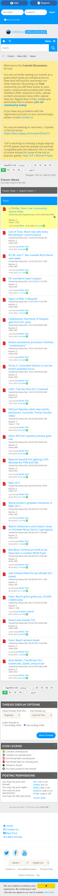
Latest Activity (12, 837)
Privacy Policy (46, 869)
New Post (10, 833)
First (22, 166)
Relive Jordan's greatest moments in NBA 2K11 (30, 504)
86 (45, 165)
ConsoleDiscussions (27, 869)
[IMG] (36, 787)
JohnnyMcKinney (26, 214)
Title (6, 201)
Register (43, 3)
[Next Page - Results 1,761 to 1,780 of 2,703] (25, 170)
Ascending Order (12, 725)
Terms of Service (26, 875)
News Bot (23, 237)
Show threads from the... (14, 710)
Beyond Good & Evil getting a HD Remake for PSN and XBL (28, 461)
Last (30, 170)
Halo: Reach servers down (24, 640)
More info (49, 892)
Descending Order (35, 725)
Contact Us (11, 829)
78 (40, 165)
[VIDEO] (37, 790)
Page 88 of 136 (10, 165)
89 (8, 170)
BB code (37, 781)
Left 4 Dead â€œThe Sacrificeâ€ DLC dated (31, 574)
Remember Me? (13, 20)
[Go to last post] (44, 226)
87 (50, 165)
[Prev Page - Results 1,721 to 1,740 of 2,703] (28, 165)
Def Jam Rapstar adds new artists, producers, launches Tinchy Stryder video (30, 412)
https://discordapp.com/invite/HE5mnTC (27, 133)
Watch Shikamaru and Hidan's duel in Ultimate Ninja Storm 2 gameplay (31, 528)
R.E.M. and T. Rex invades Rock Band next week (31, 256)
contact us (27, 117)
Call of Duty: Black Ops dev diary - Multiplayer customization (29, 233)
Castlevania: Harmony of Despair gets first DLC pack (29, 320)
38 (35, 165)
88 (3, 170)
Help (14, 3)
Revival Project (44, 155)
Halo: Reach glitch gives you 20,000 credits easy (30, 598)
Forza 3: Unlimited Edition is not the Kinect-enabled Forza (30, 367)
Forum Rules (39, 797)
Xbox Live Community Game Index (28, 209)
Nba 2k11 (14, 482)
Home (8, 825)
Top (38, 875)
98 (19, 170)
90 (14, 170)
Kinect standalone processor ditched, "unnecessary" (31, 343)
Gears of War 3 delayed (23, 298)
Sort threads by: (38, 710)
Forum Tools (8, 190)
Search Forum (26, 190)
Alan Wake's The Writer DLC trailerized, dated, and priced (26, 661)
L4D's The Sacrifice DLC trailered (28, 389)
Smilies (36, 784)
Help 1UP (28, 155)
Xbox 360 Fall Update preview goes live (30, 437)
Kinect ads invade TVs (22, 620)
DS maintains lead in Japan (25, 278)
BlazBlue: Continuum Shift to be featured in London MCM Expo (28, 551)
